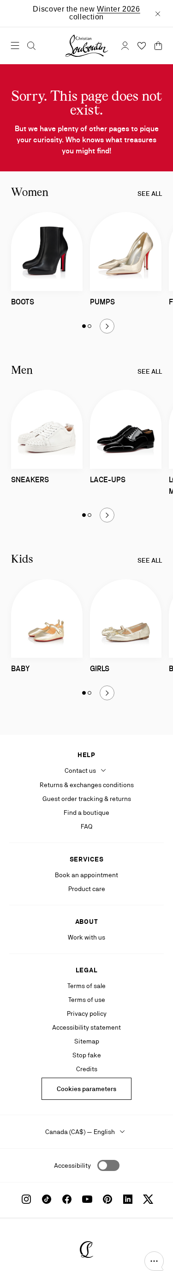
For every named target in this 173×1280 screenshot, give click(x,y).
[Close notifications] (158, 13)
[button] (154, 1261)
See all (149, 193)
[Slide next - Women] (107, 326)
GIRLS (99, 668)
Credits (86, 1069)
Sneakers (30, 479)
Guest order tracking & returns (86, 798)
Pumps (102, 301)
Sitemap (86, 1041)
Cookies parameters (86, 1088)
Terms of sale (86, 985)
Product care (86, 888)
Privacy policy (87, 1013)
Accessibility (72, 1165)
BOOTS (22, 301)
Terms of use (86, 999)
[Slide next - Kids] (107, 692)
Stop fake (86, 1055)
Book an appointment (86, 875)
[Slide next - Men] (107, 515)
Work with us (86, 937)
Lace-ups (107, 479)
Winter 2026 (118, 9)
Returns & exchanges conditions (87, 785)
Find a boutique (86, 812)
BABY (20, 668)
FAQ (86, 826)
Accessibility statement (86, 1027)
